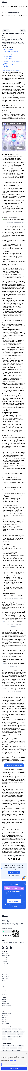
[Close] (26, 1053)
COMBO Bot (6, 970)
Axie (3, 1048)
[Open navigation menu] (24, 2)
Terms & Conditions (6, 1013)
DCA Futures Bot (7, 972)
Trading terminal (5, 976)
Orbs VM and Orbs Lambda (10, 53)
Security (4, 1001)
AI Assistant (4, 974)
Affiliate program (5, 1003)
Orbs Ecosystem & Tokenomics (10, 54)
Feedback (4, 994)
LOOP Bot (5, 963)
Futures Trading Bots (7, 968)
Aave (4, 1045)
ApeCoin (15, 1045)
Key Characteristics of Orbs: (11, 51)
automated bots (5, 759)
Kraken (4, 1036)
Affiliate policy (5, 1021)
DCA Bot (5, 959)
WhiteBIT (4, 1039)
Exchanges (4, 990)
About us (4, 999)
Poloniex (19, 1036)
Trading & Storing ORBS (8, 64)
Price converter (5, 992)
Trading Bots (5, 953)
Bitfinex (14, 1029)
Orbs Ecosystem (8, 56)
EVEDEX (22, 1031)
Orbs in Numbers (8, 58)
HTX (14, 1034)
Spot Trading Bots (6, 955)
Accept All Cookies (14, 1068)
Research (23, 30)
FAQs (4, 68)
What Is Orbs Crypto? (8, 49)
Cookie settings (5, 1023)
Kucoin (9, 1036)
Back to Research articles (12, 12)
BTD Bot (5, 961)
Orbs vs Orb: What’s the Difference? (11, 70)
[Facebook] (11, 947)
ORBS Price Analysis (8, 60)
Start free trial (14, 872)
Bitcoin (20, 1048)
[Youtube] (7, 947)
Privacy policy (5, 1015)
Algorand (9, 1045)
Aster (4, 1029)
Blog (3, 986)
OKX (14, 1036)
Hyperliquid (19, 1034)
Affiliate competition (6, 1005)
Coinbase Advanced (7, 1031)
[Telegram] (3, 947)
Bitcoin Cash (5, 1050)
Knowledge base (6, 988)
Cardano (12, 1050)
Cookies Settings (14, 1064)
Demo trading (5, 978)
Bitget (19, 1029)
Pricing (3, 980)
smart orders (15, 759)
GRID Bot (5, 957)
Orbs (20, 82)
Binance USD (13, 1048)
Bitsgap (19, 746)
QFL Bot (5, 965)
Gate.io (4, 1034)
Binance (8, 1029)
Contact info (4, 1007)
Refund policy (5, 1017)
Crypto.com (15, 1031)
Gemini (9, 1034)
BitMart (10, 1039)
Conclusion (5, 66)
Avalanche (21, 1045)
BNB (8, 1048)
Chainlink (18, 1050)
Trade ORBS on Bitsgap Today (14, 765)
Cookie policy (5, 1019)
